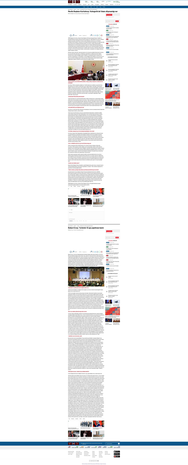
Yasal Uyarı (104, 463)
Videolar (102, 4)
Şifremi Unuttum (107, 454)
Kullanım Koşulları (100, 463)
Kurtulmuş (78, 186)
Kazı (69, 418)
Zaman (84, 418)
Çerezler (94, 463)
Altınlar (93, 451)
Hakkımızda (83, 463)
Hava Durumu (87, 447)
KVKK (96, 463)
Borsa (69, 447)
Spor (89, 4)
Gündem (79, 4)
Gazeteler (111, 4)
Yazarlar (106, 4)
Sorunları (76, 418)
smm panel (78, 456)
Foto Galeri (97, 4)
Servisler (75, 4)
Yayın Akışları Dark (79, 452)
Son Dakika (70, 4)
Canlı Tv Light (70, 454)
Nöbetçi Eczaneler (79, 454)
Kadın (92, 4)
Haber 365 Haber (70, 9)
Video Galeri (101, 452)
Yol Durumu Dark (70, 452)
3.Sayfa (78, 9)
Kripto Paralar (117, 447)
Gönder (71, 220)
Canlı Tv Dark (78, 451)
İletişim (87, 463)
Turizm (80, 418)
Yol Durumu (110, 447)
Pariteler (104, 447)
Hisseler (99, 447)
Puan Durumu (94, 447)
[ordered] (80, 220)
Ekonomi (84, 4)
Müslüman (83, 186)
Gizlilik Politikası (90, 463)
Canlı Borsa (86, 451)
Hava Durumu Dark (71, 451)
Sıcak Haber (101, 456)
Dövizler (93, 452)
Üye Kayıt (106, 452)
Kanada (75, 186)
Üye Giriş (106, 451)
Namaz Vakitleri (75, 447)
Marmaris (72, 418)
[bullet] (81, 220)
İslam (71, 186)
